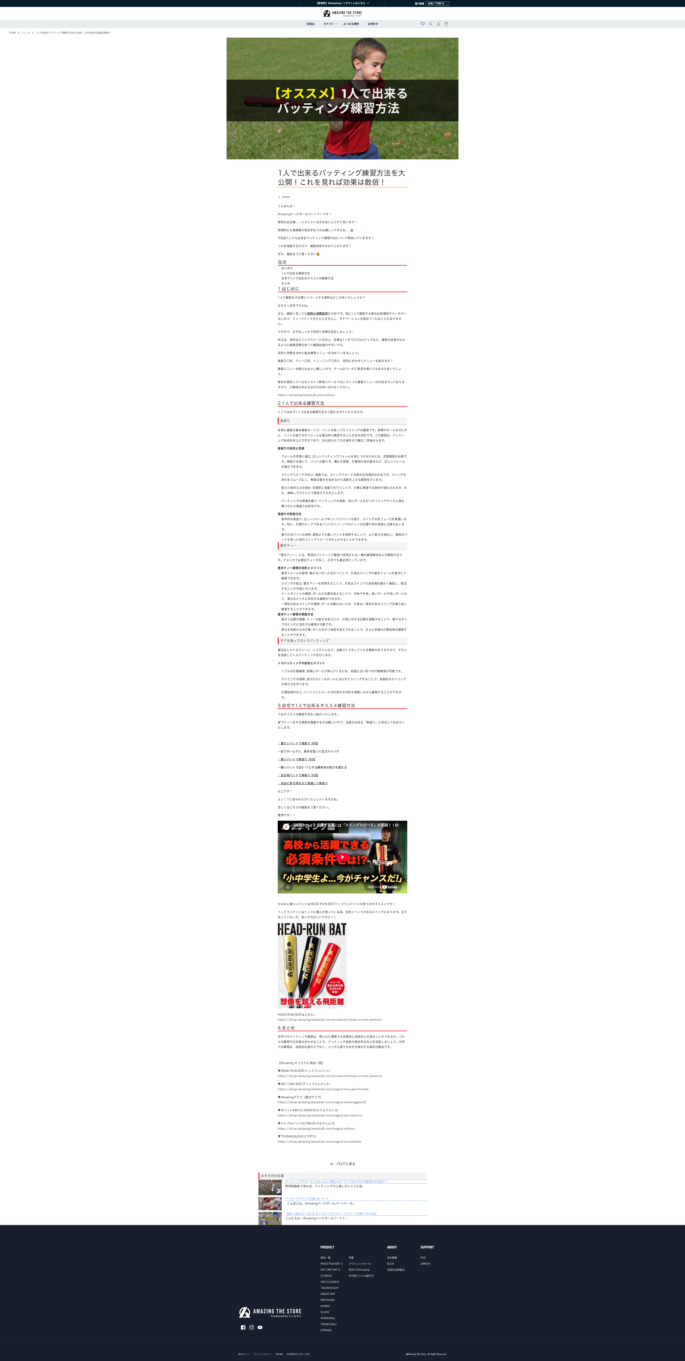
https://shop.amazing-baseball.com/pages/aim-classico (320, 1115)
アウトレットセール (360, 1263)
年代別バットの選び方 (361, 1276)
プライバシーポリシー (262, 1354)
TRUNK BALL (329, 1324)
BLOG (390, 1263)
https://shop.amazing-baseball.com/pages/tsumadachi (319, 1141)
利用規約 (279, 1354)
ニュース (25, 33)
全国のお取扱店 (396, 1269)
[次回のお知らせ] (384, 3)
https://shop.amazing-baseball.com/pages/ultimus (316, 1128)
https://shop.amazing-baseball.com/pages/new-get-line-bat (323, 1089)
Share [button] (286, 197)
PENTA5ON (328, 1300)
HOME (12, 33)
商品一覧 (326, 1257)
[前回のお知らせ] (301, 3)
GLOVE (325, 1312)
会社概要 (392, 1257)
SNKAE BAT (328, 1294)
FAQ (423, 1257)
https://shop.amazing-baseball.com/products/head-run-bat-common (330, 1019)
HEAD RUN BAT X (332, 1263)
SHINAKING (328, 1318)
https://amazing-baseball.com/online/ (306, 395)
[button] (329, 24)
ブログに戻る (346, 1163)
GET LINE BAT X (330, 1269)
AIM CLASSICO (330, 1282)
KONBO (325, 1306)
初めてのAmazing (359, 1269)
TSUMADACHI (329, 1288)
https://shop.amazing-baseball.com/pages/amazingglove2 (322, 1102)
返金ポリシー (244, 1354)
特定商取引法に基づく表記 (298, 1354)
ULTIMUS (326, 1276)
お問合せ (425, 1263)
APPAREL (326, 1330)
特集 (351, 1257)
